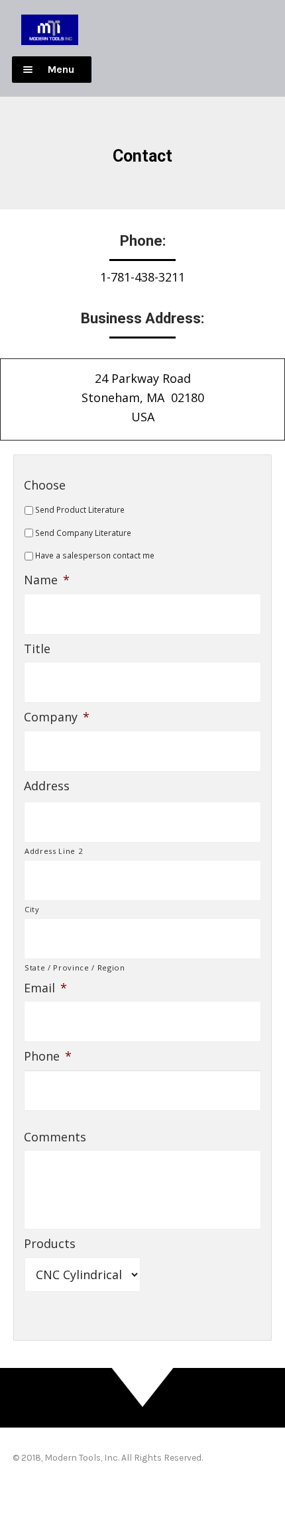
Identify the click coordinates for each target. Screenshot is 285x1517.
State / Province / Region (75, 967)
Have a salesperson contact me (94, 555)
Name (47, 580)
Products (50, 1243)
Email (45, 988)
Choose (45, 485)
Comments (55, 1137)
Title (37, 648)
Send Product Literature (80, 509)
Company (56, 717)
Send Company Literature (83, 533)
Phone (48, 1056)
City (32, 909)
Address (47, 786)
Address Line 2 (53, 851)
